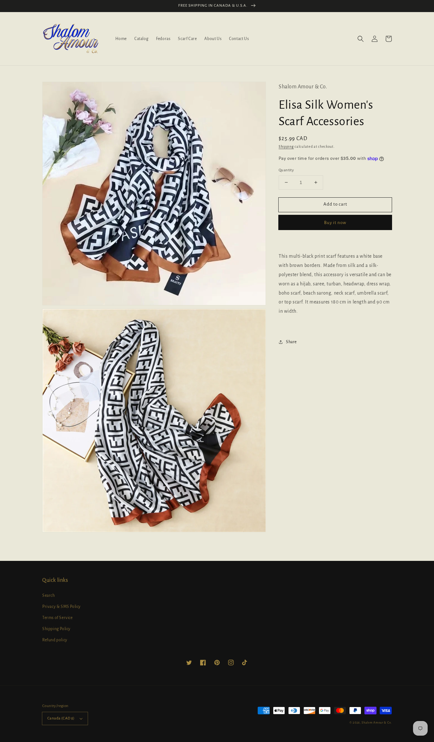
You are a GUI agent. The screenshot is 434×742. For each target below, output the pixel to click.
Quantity (286, 170)
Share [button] (291, 342)
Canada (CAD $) (61, 718)
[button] (361, 39)
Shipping (286, 146)
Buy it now (335, 222)
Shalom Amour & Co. (377, 722)
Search (48, 595)
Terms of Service (57, 618)
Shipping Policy (56, 629)
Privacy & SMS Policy (61, 606)
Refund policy (54, 640)
